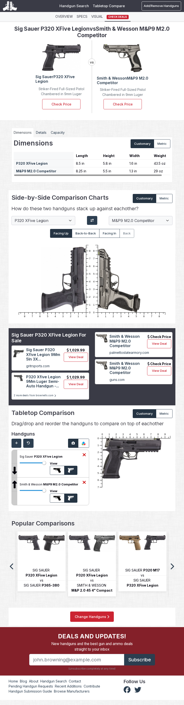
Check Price (61, 104)
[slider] (44, 463)
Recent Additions (68, 686)
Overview (64, 16)
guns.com (117, 380)
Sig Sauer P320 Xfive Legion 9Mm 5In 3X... (43, 354)
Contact (75, 681)
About (33, 681)
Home (13, 681)
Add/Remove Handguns (161, 6)
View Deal (76, 357)
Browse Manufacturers (72, 691)
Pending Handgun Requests (31, 686)
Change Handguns (91, 617)
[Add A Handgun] (16, 443)
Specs (82, 16)
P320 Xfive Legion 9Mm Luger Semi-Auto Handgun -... (43, 381)
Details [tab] (41, 132)
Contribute (92, 686)
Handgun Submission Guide (30, 691)
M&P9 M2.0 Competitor (36, 171)
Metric (162, 144)
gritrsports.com (38, 366)
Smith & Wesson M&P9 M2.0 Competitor (124, 341)
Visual (97, 16)
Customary (142, 144)
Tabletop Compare (109, 6)
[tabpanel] (92, 158)
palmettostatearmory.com (129, 352)
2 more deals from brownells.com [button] (34, 395)
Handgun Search (74, 6)
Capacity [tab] (58, 132)
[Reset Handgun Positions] (28, 443)
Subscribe (139, 660)
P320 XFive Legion (32, 163)
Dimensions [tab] (23, 132)
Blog (23, 681)
